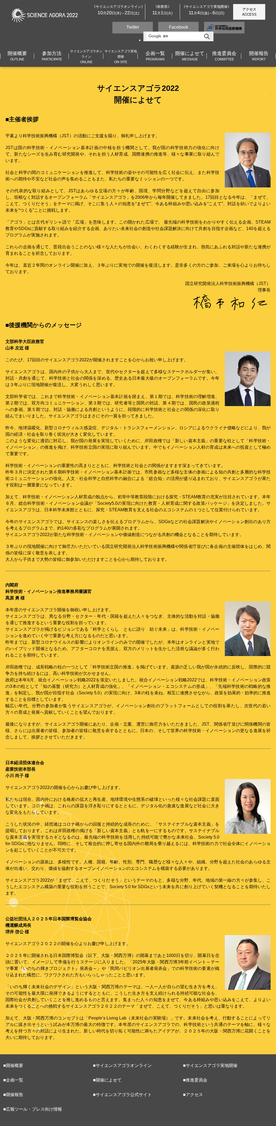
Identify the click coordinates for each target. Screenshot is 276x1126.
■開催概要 (13, 1065)
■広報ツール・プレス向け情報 (32, 1109)
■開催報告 (13, 1094)
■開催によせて (107, 1080)
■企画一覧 (13, 1080)
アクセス (249, 11)
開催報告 (258, 56)
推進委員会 (224, 56)
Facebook (178, 27)
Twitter (132, 27)
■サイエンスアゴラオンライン (122, 1065)
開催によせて (189, 56)
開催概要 (17, 56)
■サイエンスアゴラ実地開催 (210, 1065)
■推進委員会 (195, 1080)
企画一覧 (155, 56)
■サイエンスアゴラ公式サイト (122, 1094)
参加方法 (52, 56)
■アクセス (193, 1094)
